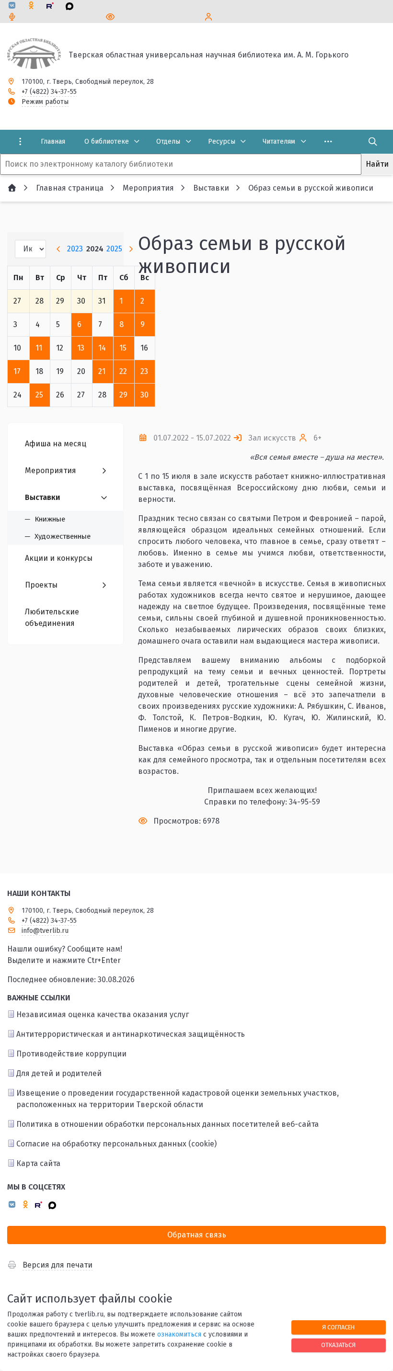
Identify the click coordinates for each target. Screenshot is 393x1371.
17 (17, 371)
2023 (75, 248)
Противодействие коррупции (71, 1053)
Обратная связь (196, 1234)
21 (101, 371)
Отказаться (338, 1344)
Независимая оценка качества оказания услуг (102, 1014)
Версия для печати (57, 1264)
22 (123, 371)
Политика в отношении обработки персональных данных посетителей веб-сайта (167, 1124)
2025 (114, 248)
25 (39, 394)
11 (38, 347)
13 (80, 347)
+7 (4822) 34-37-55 (49, 92)
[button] (362, 355)
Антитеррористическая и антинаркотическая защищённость (130, 1034)
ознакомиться (179, 1334)
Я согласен (338, 1327)
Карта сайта (38, 1163)
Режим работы (45, 102)
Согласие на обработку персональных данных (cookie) (116, 1143)
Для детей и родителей (59, 1073)
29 (123, 394)
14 (102, 347)
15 (123, 347)
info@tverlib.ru (45, 931)
